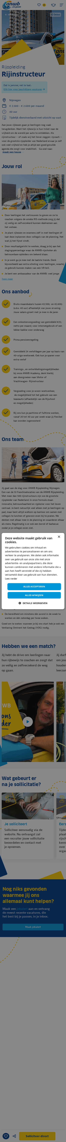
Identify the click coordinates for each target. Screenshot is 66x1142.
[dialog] (33, 571)
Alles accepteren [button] (34, 586)
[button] (33, 603)
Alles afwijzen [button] (34, 595)
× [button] (59, 536)
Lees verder (11, 578)
